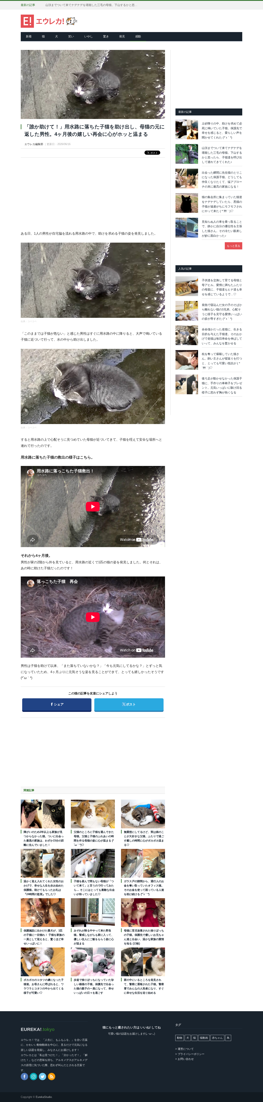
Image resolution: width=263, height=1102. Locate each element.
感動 (138, 36)
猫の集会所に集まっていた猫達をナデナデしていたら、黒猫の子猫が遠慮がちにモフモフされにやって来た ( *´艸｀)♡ (222, 204)
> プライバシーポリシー (189, 1054)
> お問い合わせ (184, 1059)
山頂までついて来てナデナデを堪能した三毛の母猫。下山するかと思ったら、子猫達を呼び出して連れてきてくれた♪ (222, 155)
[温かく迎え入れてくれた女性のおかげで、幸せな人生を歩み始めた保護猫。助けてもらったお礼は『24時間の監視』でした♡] (43, 863)
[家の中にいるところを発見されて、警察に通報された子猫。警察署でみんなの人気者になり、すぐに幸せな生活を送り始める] (143, 962)
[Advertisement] (92, 190)
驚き (106, 36)
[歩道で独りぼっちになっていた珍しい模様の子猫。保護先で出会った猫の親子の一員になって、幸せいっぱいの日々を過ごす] (93, 962)
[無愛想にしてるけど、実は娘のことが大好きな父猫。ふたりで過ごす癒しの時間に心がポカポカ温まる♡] (143, 814)
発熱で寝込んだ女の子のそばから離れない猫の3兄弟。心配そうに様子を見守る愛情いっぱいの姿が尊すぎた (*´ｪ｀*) (222, 311)
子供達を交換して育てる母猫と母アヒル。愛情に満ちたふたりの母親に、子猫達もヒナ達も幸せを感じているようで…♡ (222, 287)
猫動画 (204, 1037)
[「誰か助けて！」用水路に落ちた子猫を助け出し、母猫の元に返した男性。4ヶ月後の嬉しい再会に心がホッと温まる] (93, 85)
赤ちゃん (217, 1037)
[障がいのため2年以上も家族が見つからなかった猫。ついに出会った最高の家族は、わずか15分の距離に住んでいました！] (43, 814)
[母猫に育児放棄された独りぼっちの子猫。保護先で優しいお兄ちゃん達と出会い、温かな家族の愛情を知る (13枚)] (143, 912)
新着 (29, 36)
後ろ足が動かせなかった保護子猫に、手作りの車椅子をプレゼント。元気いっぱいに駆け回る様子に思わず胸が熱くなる (222, 385)
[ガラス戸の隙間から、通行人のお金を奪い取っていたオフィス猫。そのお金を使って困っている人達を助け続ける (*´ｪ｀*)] (143, 863)
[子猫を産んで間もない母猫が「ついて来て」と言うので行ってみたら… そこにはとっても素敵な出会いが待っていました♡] (93, 863)
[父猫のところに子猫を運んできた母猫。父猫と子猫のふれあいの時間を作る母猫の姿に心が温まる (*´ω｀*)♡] (93, 814)
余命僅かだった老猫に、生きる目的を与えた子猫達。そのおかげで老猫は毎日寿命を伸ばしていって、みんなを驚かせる (222, 336)
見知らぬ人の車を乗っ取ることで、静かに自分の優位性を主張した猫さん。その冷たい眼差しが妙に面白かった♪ (222, 228)
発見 (122, 36)
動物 (179, 1037)
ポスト (129, 704)
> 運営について (184, 1048)
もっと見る (233, 245)
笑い (71, 36)
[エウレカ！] (49, 20)
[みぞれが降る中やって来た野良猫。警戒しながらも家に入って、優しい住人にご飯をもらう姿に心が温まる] (93, 912)
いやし (88, 36)
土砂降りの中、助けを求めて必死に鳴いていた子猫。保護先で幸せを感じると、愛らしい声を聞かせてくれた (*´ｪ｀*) (222, 130)
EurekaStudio (44, 1097)
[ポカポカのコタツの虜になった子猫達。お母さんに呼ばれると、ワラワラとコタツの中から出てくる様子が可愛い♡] (43, 962)
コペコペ (32, 321)
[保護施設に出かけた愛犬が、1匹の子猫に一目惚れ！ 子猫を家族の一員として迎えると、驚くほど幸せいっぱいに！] (43, 912)
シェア (57, 704)
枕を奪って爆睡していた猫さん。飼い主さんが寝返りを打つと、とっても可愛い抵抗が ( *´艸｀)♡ (222, 361)
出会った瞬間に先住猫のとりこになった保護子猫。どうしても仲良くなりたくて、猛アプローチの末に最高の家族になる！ (92, 5)
